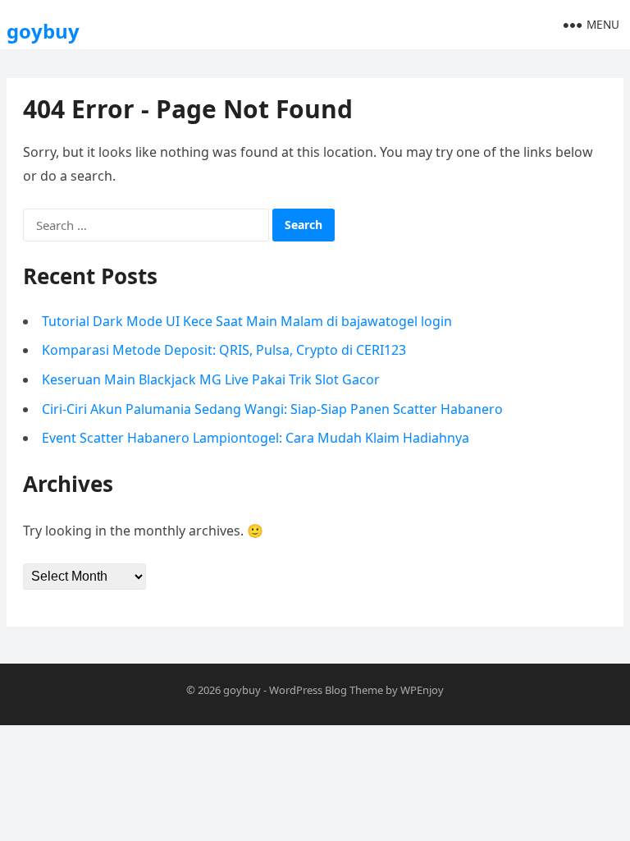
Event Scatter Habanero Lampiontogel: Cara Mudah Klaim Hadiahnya (255, 438)
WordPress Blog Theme (326, 689)
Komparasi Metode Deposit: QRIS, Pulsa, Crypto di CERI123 (224, 350)
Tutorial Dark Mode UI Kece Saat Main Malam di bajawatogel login (247, 321)
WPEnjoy (422, 689)
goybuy (43, 30)
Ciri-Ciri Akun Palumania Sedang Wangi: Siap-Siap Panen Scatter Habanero (272, 409)
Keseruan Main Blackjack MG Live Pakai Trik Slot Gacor (211, 379)
